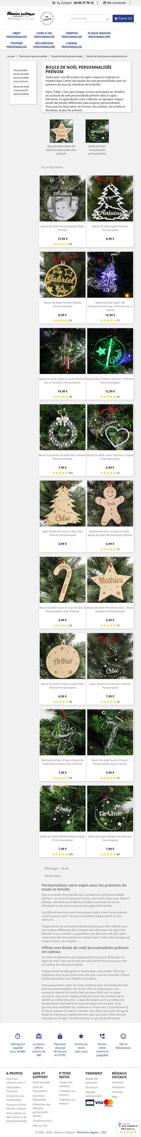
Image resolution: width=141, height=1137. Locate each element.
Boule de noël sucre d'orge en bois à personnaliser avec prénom (62, 609)
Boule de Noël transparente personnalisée (21, 90)
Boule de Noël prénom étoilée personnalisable (62, 304)
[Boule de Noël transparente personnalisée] (97, 131)
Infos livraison (41, 1082)
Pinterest (117, 1092)
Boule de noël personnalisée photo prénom (62, 228)
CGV (103, 1132)
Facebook (117, 1082)
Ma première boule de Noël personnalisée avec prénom (21, 76)
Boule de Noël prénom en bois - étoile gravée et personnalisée (110, 609)
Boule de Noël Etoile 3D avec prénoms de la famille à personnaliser (62, 380)
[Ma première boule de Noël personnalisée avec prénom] (61, 131)
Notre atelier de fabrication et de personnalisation (16, 1117)
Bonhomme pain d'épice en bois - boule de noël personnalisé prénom (110, 533)
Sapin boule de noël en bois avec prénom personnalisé (62, 533)
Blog (115, 1096)
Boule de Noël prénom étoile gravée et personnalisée (62, 838)
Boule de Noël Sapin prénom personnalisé (110, 228)
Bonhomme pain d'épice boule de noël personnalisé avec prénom (62, 762)
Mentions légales (88, 1132)
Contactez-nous (42, 1120)
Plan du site (40, 1125)
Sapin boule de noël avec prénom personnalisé (110, 685)
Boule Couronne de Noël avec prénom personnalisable (62, 457)
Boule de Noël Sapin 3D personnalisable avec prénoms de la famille (110, 306)
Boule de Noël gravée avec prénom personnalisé (110, 838)
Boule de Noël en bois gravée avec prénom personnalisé (62, 685)
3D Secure (92, 1087)
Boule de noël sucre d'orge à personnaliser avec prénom (110, 762)
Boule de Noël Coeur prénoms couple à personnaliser (110, 457)
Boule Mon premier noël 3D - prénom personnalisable (110, 380)
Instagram (118, 1087)
